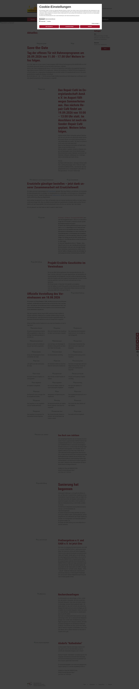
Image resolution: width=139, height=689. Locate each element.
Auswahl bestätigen (69, 26)
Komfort (49, 21)
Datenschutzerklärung (50, 18)
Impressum (41, 18)
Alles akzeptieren (49, 26)
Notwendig (43, 21)
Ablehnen (90, 26)
